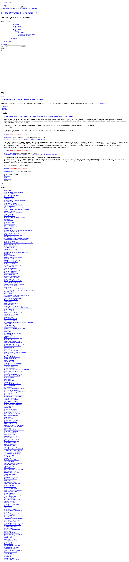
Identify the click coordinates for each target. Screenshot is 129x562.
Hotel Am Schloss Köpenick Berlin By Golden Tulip (19, 392)
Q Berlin (6, 512)
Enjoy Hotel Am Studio (10, 552)
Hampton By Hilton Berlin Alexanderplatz (16, 252)
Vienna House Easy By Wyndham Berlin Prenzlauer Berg (20, 290)
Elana (5, 153)
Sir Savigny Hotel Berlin (11, 365)
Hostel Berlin (8, 393)
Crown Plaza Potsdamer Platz (12, 346)
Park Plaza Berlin (9, 258)
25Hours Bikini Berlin (10, 246)
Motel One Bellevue (9, 507)
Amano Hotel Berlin (10, 382)
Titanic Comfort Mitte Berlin (12, 341)
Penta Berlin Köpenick (10, 423)
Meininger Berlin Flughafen (12, 357)
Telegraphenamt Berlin (10, 540)
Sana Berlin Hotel (9, 457)
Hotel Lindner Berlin (10, 255)
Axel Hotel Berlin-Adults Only (12, 265)
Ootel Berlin (7, 323)
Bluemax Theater (9, 455)
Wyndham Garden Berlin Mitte (12, 525)
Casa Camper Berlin (9, 548)
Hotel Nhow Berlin (9, 502)
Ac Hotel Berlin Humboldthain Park (14, 289)
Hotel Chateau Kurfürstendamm (13, 312)
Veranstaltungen (19, 28)
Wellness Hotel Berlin (10, 398)
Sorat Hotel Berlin (9, 315)
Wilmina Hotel (8, 293)
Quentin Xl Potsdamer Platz (12, 330)
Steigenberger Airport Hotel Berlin (13, 449)
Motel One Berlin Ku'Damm (12, 529)
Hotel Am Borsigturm (10, 274)
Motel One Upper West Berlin (12, 439)
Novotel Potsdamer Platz (11, 526)
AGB (5, 177)
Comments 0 (4, 109)
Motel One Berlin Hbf (10, 509)
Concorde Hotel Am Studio (11, 504)
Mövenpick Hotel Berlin (11, 300)
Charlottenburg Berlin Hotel (12, 453)
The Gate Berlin (8, 528)
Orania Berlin (8, 301)
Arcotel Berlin (8, 537)
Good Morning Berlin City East (13, 306)
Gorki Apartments (9, 366)
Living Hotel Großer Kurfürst (12, 333)
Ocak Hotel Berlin (9, 266)
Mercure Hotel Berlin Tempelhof (13, 282)
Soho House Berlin (9, 214)
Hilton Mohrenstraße (10, 354)
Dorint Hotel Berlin (9, 434)
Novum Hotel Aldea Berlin (11, 314)
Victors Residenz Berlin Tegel (12, 270)
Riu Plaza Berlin (8, 201)
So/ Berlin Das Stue (9, 236)
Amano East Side (9, 458)
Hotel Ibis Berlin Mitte (10, 491)
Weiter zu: (16, 134)
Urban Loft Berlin (9, 197)
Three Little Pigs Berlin (10, 496)
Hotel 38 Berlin (8, 349)
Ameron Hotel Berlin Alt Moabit (13, 452)
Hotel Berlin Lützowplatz (11, 227)
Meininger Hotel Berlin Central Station (15, 208)
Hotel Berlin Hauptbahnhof (11, 412)
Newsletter (18, 29)
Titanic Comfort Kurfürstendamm (13, 518)
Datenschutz (7, 179)
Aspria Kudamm (8, 220)
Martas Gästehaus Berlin (11, 401)
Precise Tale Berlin (9, 385)
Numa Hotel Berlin (9, 498)
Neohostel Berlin (9, 501)
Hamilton (8, 137)
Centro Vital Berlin (9, 206)
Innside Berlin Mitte (9, 211)
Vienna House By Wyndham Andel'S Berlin (16, 369)
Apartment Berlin (9, 361)
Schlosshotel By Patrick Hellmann (13, 450)
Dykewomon (11, 153)
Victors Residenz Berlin (10, 488)
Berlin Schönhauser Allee (11, 477)
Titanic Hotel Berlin (9, 216)
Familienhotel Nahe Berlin (11, 436)
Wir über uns (21, 32)
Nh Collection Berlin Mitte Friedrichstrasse (16, 239)
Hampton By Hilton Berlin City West (14, 425)
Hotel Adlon (7, 190)
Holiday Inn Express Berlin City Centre (15, 217)
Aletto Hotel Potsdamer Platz (12, 483)
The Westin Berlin (9, 247)
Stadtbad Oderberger (10, 442)
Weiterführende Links (24, 35)
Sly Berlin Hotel (8, 355)
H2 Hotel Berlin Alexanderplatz (13, 257)
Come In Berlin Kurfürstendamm (13, 523)
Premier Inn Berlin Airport (11, 244)
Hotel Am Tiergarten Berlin (11, 514)
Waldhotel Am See (9, 437)
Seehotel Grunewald (10, 325)
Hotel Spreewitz (8, 373)
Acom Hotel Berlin (9, 555)
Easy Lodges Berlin (9, 558)
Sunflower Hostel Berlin (11, 415)
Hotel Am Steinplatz (9, 331)
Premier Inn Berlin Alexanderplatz (13, 371)
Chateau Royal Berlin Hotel (12, 376)
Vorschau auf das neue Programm (27, 34)
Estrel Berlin (7, 379)
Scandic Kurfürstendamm (11, 262)
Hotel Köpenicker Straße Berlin (13, 404)
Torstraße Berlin (8, 553)
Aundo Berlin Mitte (9, 193)
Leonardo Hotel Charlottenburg (13, 374)
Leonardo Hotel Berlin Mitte (12, 276)
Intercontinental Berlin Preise (12, 260)
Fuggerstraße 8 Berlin (10, 445)
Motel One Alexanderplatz (11, 441)
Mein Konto (7, 2)
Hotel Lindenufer (9, 360)
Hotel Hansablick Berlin (11, 431)
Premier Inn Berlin (9, 428)
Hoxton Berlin (8, 407)
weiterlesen (103, 103)
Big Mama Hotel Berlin (10, 285)
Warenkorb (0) (5, 5)
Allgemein (3, 96)
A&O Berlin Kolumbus (10, 203)
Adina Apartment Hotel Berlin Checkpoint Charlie (18, 308)
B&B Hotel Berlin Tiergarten (12, 279)
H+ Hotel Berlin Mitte (10, 521)
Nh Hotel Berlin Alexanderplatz (13, 338)
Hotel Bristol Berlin (9, 241)
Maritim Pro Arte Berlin (10, 447)
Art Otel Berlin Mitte (10, 480)
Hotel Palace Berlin (9, 224)
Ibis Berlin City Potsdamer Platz (13, 212)
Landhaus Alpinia (9, 334)
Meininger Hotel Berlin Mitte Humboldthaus (16, 209)
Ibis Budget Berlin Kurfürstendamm (14, 430)
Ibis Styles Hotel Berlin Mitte (12, 545)
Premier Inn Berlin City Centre (12, 531)
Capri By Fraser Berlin (10, 422)
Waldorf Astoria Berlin (10, 268)
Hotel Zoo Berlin (9, 485)
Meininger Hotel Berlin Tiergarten (13, 192)
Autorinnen (18, 26)
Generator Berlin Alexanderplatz (13, 426)
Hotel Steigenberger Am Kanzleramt (14, 395)
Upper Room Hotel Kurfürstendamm (14, 328)
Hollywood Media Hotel (11, 303)
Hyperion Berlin (8, 228)
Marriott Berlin (8, 387)
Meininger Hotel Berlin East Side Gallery (15, 200)
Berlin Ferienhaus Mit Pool (11, 460)
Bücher (17, 24)
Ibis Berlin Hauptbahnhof (11, 225)
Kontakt (17, 31)
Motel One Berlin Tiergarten (12, 520)
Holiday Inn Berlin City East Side (13, 205)
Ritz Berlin (7, 219)
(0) (6, 21)
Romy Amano (8, 506)
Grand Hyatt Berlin (9, 198)
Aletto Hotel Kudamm (10, 249)
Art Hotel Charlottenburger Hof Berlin (15, 388)
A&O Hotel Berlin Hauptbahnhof (13, 363)
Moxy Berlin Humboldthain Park (13, 550)
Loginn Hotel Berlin (9, 515)
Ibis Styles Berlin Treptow (11, 533)
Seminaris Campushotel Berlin (12, 251)
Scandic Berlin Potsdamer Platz (13, 396)
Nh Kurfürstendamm (10, 474)
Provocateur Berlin (9, 311)
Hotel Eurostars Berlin (10, 479)
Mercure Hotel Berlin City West (13, 298)
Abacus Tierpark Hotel (10, 327)
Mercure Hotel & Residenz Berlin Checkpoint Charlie (19, 322)
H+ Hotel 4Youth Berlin (11, 350)
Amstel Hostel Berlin (10, 487)
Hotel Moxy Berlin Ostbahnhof (13, 342)
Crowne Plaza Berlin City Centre (13, 411)
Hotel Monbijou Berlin (10, 444)
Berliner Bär (7, 556)
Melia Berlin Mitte (9, 380)
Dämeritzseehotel (9, 304)
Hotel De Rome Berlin (10, 271)
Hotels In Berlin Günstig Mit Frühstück (15, 352)
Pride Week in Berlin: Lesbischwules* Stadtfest (22, 100)
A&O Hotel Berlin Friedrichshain (13, 463)
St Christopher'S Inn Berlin (11, 547)
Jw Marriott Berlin (9, 377)
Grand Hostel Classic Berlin (12, 560)
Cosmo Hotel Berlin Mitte (11, 277)
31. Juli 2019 (4, 106)
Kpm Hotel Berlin (9, 317)
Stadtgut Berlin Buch (10, 336)
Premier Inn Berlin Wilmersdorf (13, 534)
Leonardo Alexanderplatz (11, 420)
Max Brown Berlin (9, 368)
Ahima (6, 171)
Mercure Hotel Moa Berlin (11, 233)
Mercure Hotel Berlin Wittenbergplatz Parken (16, 238)
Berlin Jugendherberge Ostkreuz (13, 403)
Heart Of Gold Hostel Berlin (12, 499)
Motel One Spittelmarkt (10, 517)
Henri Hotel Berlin (9, 339)
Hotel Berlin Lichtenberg (11, 273)
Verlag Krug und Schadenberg (19, 12)
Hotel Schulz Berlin (9, 222)
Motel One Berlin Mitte (10, 320)
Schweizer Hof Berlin (10, 358)
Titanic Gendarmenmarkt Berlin (13, 490)
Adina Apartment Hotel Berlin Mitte (14, 284)
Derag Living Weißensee (11, 536)
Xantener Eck (8, 542)
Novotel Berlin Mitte (10, 482)
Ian (5, 137)
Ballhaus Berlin (8, 544)
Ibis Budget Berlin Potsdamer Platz (14, 469)
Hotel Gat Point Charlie (10, 319)
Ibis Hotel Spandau (9, 468)
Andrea (4, 108)
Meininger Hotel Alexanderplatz (13, 510)
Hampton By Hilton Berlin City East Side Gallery (18, 230)
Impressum (7, 176)
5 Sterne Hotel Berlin (10, 471)
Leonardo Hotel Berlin (10, 409)
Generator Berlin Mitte (10, 539)
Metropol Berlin (8, 418)
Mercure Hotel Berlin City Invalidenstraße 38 (16, 295)
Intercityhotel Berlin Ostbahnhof (13, 281)
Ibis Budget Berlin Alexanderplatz (13, 495)
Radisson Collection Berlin (11, 195)
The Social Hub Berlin (10, 433)
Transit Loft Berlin (9, 292)
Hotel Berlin (7, 287)
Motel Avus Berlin (9, 461)
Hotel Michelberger (9, 263)
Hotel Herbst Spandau (10, 417)
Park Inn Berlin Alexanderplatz (12, 384)
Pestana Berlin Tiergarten (11, 464)
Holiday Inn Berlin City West (12, 231)
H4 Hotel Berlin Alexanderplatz (13, 235)
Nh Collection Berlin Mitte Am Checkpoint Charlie (18, 243)
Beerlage (10, 171)
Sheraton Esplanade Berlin (11, 472)
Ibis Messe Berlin (9, 476)
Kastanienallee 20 (9, 347)
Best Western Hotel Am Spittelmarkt (14, 344)
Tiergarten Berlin (9, 466)
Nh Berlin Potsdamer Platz (11, 296)
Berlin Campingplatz (10, 493)
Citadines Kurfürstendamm (11, 390)
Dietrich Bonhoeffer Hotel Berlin (13, 414)
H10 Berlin (7, 254)
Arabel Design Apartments (11, 399)
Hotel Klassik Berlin (10, 309)
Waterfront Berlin (9, 406)
